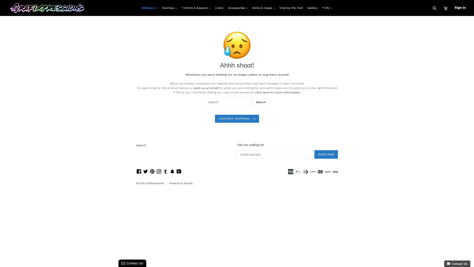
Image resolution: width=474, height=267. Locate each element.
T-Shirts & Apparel (196, 8)
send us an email (206, 88)
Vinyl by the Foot (291, 8)
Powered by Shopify (181, 183)
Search (141, 145)
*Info (328, 8)
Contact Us (459, 263)
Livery (219, 8)
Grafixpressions (155, 183)
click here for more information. (278, 92)
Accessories (239, 8)
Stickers (150, 8)
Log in (140, 151)
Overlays (170, 8)
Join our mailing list (250, 145)
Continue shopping (234, 118)
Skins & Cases (264, 8)
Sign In (460, 7)
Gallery (313, 8)
